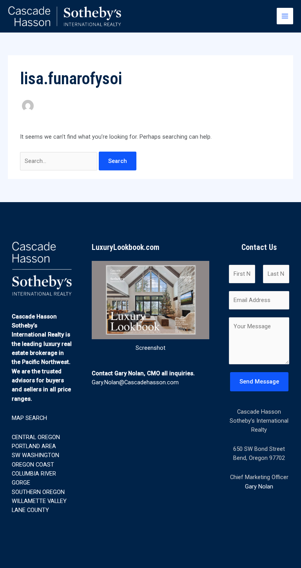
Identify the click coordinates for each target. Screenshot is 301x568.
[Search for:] (59, 161)
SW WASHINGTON (35, 455)
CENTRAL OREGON (36, 437)
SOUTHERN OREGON (38, 492)
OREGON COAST (33, 464)
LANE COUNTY (30, 510)
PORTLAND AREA (34, 446)
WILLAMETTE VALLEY (39, 501)
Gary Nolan (259, 486)
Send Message (259, 381)
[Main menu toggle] (285, 16)
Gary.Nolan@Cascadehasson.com (135, 382)
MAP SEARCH (29, 417)
